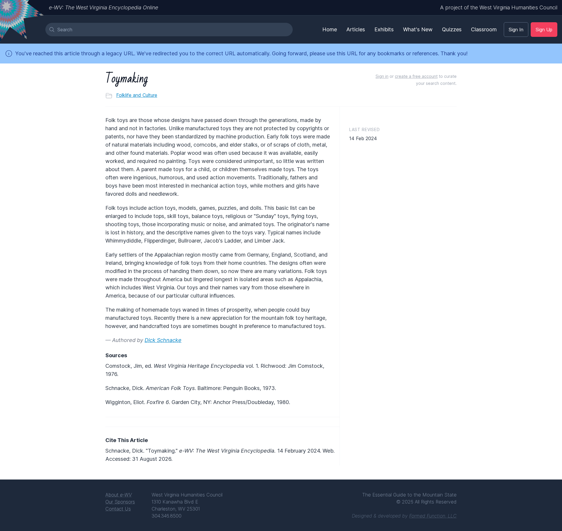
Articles (355, 29)
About (118, 495)
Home (329, 29)
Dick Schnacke (163, 340)
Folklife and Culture (136, 95)
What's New (418, 29)
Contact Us (118, 509)
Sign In (516, 29)
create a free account (416, 76)
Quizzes (452, 29)
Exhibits (384, 29)
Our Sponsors (120, 502)
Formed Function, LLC (433, 516)
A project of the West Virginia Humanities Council (498, 7)
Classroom (484, 29)
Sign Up (544, 29)
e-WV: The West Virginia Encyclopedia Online (103, 7)
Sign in (382, 76)
